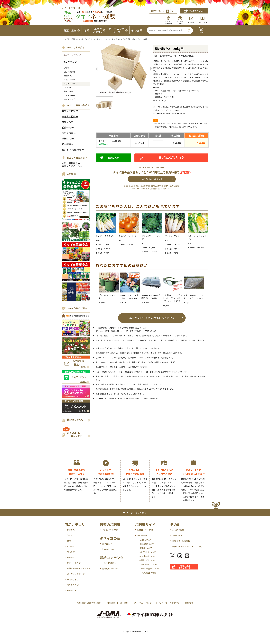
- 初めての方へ (145, 539)
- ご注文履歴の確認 (147, 572)
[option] (107, 233)
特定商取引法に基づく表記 (89, 602)
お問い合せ (177, 535)
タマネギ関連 (69, 95)
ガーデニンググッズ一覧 (89, 39)
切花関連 (67, 87)
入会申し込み (108, 549)
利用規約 (111, 602)
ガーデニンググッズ (72, 55)
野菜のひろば (73, 579)
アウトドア (68, 67)
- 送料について (145, 548)
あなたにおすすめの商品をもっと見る (152, 318)
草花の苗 (71, 546)
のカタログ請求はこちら (77, 316)
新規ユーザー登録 (145, 529)
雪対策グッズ (69, 99)
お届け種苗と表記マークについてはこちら (113, 393)
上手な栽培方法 (109, 563)
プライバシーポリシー (144, 602)
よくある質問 (178, 529)
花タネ (70, 535)
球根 (69, 540)
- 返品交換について (147, 560)
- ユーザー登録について (149, 568)
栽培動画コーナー (110, 568)
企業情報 (189, 602)
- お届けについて (146, 544)
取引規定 (124, 602)
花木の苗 (71, 552)
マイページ (142, 535)
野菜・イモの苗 (74, 562)
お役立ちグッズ (70, 79)
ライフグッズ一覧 (107, 39)
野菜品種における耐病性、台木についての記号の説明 (118, 398)
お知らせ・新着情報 (181, 540)
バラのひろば (73, 585)
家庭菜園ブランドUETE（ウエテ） (187, 546)
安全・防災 (68, 75)
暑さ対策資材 (69, 71)
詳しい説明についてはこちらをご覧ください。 (156, 389)
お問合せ (191, 22)
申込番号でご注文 (110, 529)
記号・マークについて (169, 602)
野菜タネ (71, 529)
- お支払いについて (147, 556)
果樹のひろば (73, 590)
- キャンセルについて (148, 564)
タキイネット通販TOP (70, 39)
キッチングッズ (70, 83)
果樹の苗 (71, 557)
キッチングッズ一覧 (123, 39)
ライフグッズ (69, 62)
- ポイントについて (147, 552)
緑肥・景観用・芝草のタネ (78, 568)
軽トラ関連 (68, 91)
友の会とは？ (108, 543)
